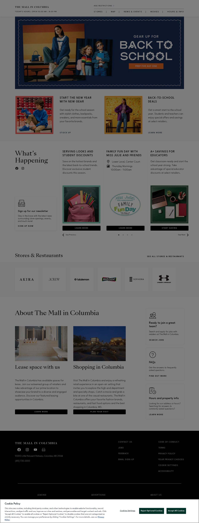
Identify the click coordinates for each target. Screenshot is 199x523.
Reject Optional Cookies (151, 511)
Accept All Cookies (176, 511)
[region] (99, 511)
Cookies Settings (127, 511)
